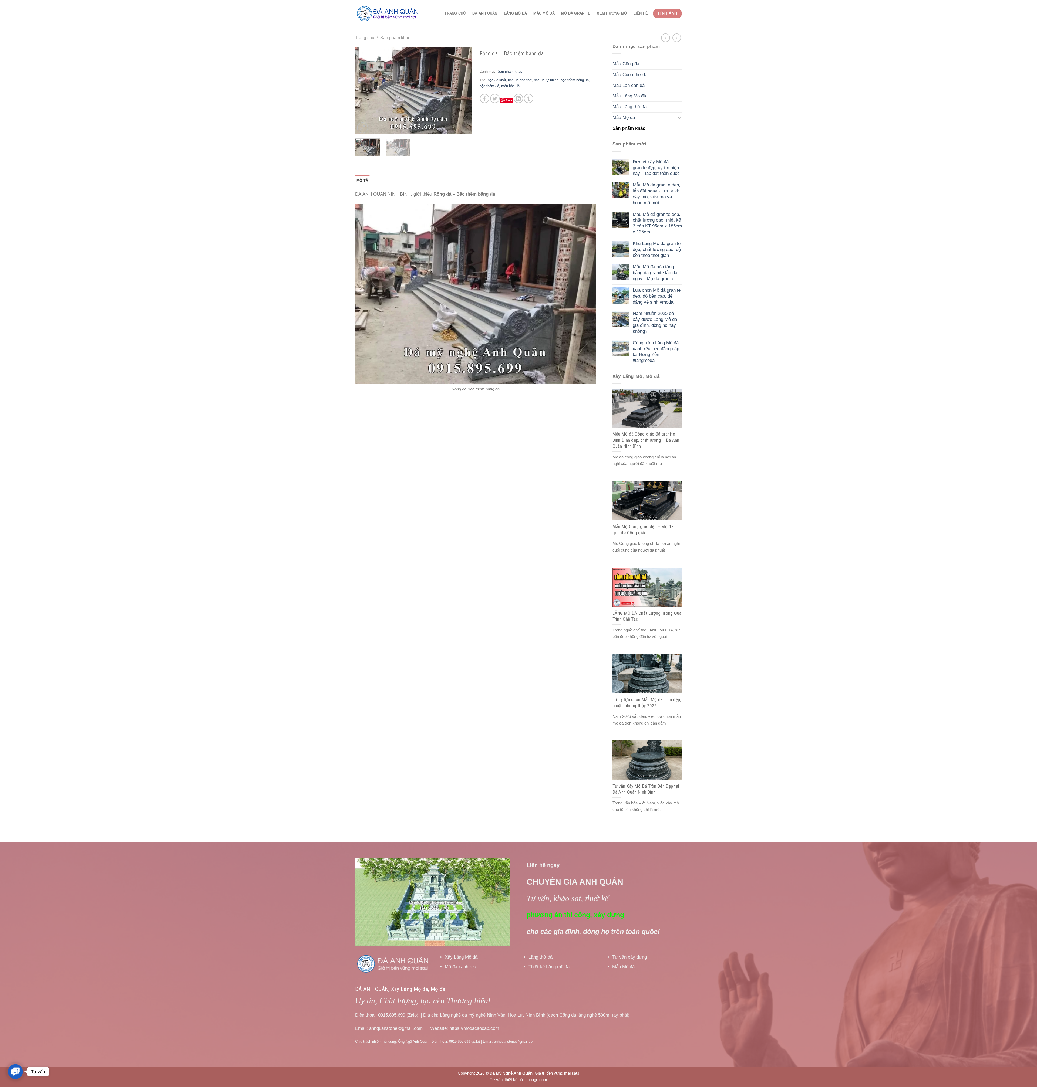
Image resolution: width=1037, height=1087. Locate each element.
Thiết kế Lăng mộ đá (549, 966)
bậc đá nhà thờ (520, 80)
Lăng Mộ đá (515, 13)
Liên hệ (641, 13)
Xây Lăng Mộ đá (461, 957)
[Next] (462, 91)
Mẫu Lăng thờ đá (629, 106)
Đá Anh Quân (484, 13)
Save (509, 100)
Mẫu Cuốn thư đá (629, 74)
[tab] (362, 180)
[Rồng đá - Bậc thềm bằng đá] (475, 293)
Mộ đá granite (576, 13)
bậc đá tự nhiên (546, 80)
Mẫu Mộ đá (543, 13)
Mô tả (362, 181)
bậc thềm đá (489, 86)
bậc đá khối (497, 80)
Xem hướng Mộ (612, 13)
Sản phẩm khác (395, 37)
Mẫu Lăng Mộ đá (629, 95)
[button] (15, 1071)
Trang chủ (455, 13)
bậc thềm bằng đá (575, 80)
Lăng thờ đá (540, 957)
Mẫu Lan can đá (628, 85)
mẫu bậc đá (510, 86)
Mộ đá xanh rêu (460, 966)
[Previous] (364, 91)
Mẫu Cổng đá (625, 63)
